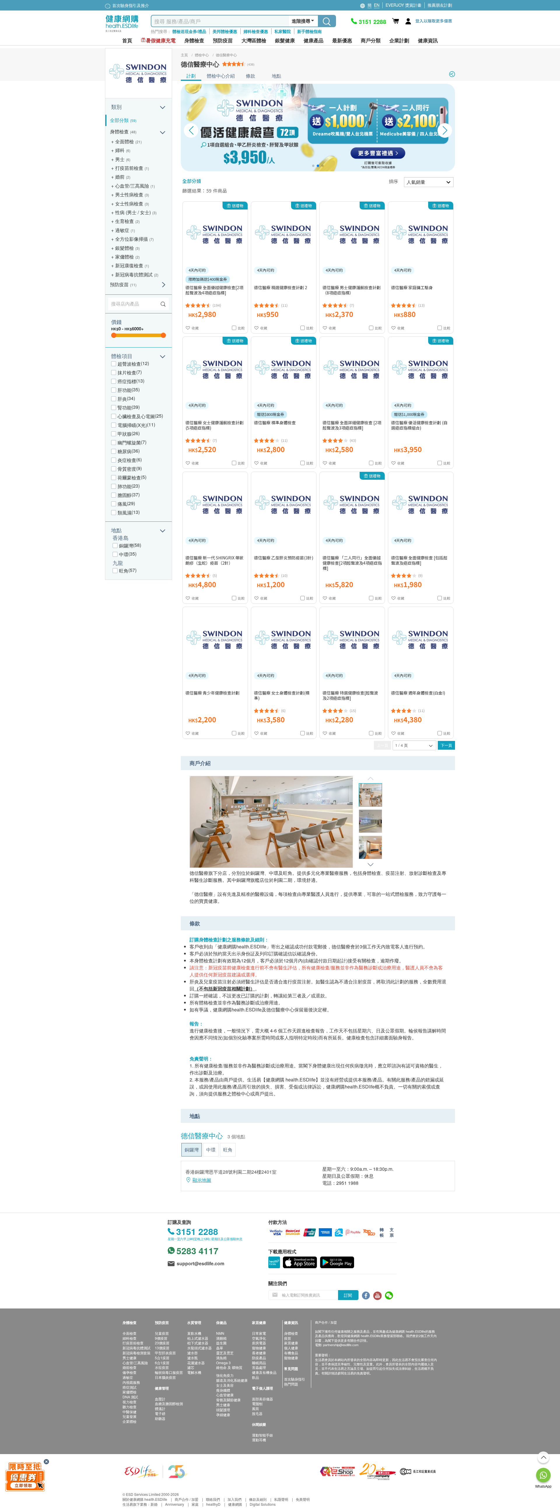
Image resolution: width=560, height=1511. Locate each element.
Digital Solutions (263, 1504)
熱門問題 (291, 1383)
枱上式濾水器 (197, 1338)
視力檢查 (129, 1401)
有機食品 (291, 1352)
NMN (220, 1333)
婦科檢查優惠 (256, 31)
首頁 (127, 40)
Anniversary (174, 1504)
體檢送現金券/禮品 (189, 31)
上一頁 (382, 745)
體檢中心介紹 (221, 75)
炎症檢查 (127, 460)
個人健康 (291, 1347)
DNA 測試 (130, 1396)
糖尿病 (125, 451)
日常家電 (259, 1333)
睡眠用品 (259, 1362)
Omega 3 (223, 1362)
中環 (123, 554)
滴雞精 (221, 1338)
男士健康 (129, 1357)
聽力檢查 (129, 1406)
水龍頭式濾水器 (199, 1347)
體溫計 (160, 1408)
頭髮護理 (223, 1409)
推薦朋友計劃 (440, 5)
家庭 (195, 1504)
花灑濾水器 (196, 1362)
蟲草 (219, 1347)
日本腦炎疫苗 (165, 1377)
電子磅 (160, 1413)
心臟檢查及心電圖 (136, 416)
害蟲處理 (259, 1367)
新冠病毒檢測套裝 (136, 1352)
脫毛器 (257, 1413)
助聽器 (160, 1418)
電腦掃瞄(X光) (132, 425)
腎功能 (125, 407)
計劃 (191, 75)
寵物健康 (259, 1347)
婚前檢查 (129, 1367)
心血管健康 (225, 1394)
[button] (313, 166)
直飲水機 (194, 1333)
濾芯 (190, 1367)
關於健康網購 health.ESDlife (145, 1499)
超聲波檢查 (129, 363)
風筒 (255, 1408)
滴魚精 (221, 1357)
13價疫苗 (162, 1347)
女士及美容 (225, 1385)
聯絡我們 (213, 1499)
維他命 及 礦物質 (229, 1367)
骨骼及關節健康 (228, 1399)
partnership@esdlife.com (340, 1344)
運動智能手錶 (262, 1435)
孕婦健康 (223, 1414)
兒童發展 (129, 1416)
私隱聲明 (281, 1499)
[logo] (122, 32)
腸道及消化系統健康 (232, 1380)
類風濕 (125, 512)
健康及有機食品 (264, 1372)
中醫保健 (129, 1411)
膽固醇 (125, 495)
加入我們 (235, 1499)
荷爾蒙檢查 (129, 477)
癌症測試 (129, 1387)
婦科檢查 (129, 1338)
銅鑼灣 (126, 545)
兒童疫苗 (162, 1333)
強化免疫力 (225, 1375)
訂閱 (348, 1295)
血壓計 (160, 1398)
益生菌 (221, 1342)
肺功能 (125, 486)
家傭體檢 (129, 1391)
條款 (250, 75)
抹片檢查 (127, 372)
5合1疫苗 (162, 1357)
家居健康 (291, 1342)
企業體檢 (129, 1421)
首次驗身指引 (294, 1378)
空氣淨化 (259, 1338)
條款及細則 (258, 1499)
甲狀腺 (125, 433)
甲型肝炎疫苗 (165, 1352)
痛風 (122, 503)
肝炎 (122, 398)
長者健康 (259, 1352)
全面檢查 (129, 1333)
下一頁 (446, 745)
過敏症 (128, 1377)
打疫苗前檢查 (133, 1342)
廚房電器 (259, 1342)
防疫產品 (259, 1357)
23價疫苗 (162, 1342)
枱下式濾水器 (197, 1342)
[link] (156, 1470)
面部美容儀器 (262, 1398)
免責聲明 (303, 1499)
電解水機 (194, 1372)
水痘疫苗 (162, 1367)
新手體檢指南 (309, 31)
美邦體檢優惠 (225, 31)
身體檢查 (291, 1333)
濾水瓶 (192, 1357)
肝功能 (125, 390)
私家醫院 (282, 31)
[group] (318, 127)
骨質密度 (127, 468)
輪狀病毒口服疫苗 (169, 1372)
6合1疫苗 (162, 1362)
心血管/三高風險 (135, 1362)
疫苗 (287, 1338)
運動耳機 (259, 1439)
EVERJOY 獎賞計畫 (403, 5)
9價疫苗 (161, 1338)
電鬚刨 (257, 1403)
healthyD (213, 1504)
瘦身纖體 (223, 1390)
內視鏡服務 (131, 1382)
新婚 (154, 1504)
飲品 (255, 1377)
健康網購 (235, 1504)
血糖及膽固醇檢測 (169, 1403)
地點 (276, 75)
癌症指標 (127, 381)
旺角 (123, 570)
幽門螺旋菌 (129, 442)
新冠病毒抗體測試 (136, 1347)
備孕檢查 (129, 1372)
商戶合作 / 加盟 (186, 1499)
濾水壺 (192, 1352)
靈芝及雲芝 (225, 1352)
